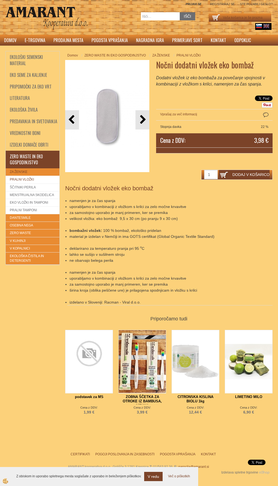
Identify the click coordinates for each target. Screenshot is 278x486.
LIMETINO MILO (248, 397)
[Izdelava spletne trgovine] (264, 472)
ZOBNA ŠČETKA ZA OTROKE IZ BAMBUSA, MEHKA (142, 401)
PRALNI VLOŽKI (22, 179)
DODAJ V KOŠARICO (251, 174)
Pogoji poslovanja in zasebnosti (124, 454)
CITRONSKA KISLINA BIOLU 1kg (195, 399)
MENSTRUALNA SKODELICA (32, 195)
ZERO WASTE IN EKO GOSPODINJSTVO (115, 55)
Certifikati (80, 454)
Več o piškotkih (179, 476)
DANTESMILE (20, 218)
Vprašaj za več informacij (178, 114)
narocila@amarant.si (193, 467)
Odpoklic (242, 40)
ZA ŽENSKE (18, 172)
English (266, 26)
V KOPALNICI (20, 248)
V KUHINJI (18, 241)
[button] (142, 120)
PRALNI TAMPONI (23, 210)
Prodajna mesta (68, 40)
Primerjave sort (187, 40)
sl (259, 26)
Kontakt (218, 40)
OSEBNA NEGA (21, 225)
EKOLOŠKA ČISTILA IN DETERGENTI (27, 258)
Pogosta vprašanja (109, 40)
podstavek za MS (89, 397)
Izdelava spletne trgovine (239, 472)
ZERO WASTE (20, 233)
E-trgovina (35, 40)
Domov (10, 40)
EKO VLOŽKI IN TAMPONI (29, 202)
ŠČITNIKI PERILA (23, 187)
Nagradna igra (150, 40)
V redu (153, 476)
